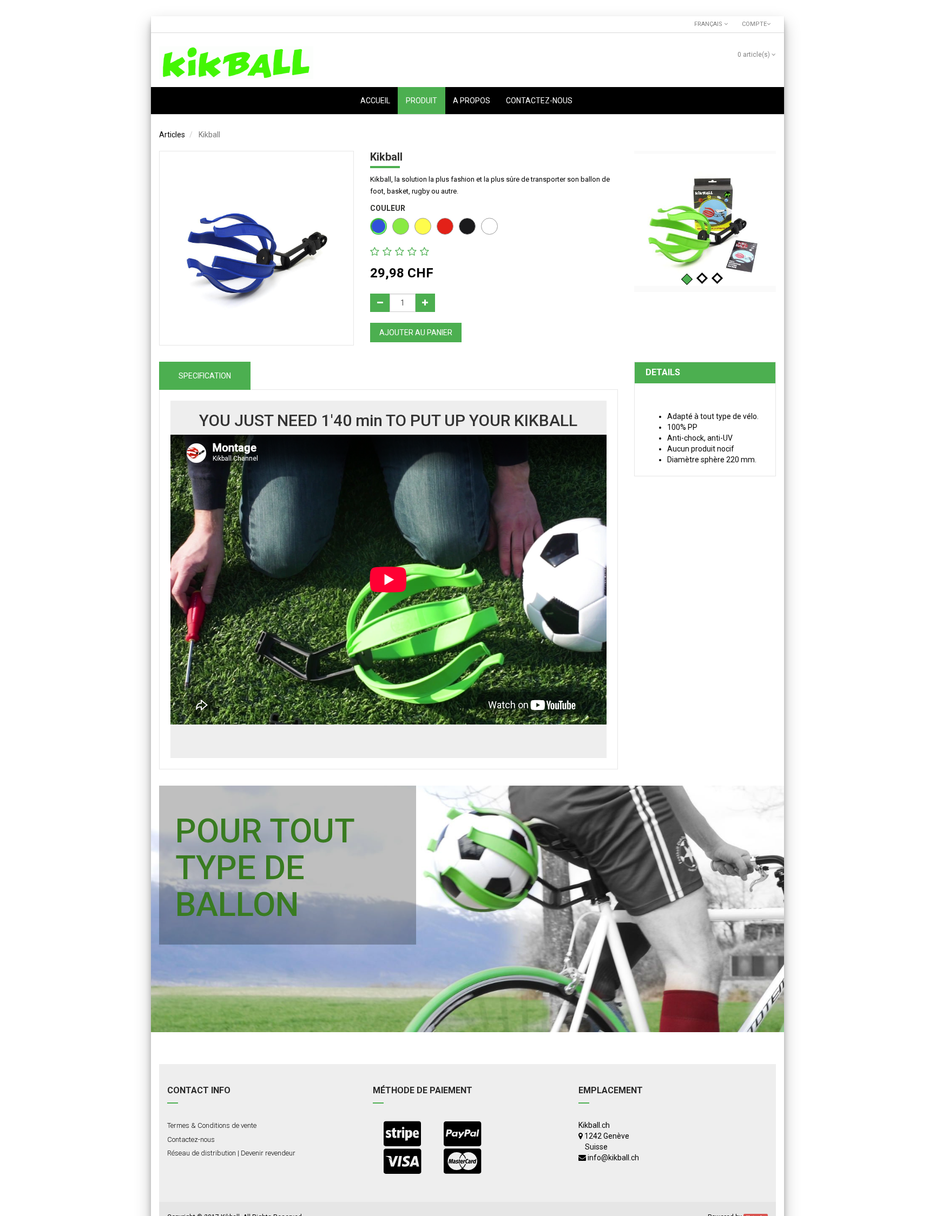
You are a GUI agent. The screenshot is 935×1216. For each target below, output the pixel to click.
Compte (753, 24)
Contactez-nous (191, 1139)
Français (709, 24)
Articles (172, 134)
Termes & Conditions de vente (211, 1125)
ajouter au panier (415, 332)
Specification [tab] (205, 375)
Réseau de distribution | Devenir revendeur (231, 1153)
